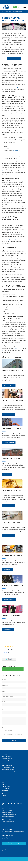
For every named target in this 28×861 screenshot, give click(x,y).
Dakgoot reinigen (6, 782)
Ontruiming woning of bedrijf (8, 767)
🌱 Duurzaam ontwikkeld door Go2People (15, 859)
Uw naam (4, 679)
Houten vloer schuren (7, 765)
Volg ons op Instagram (15, 843)
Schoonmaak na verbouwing (8, 771)
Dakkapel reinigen (6, 786)
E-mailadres (5, 685)
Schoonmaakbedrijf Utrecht (8, 807)
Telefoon (4, 709)
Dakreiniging (5, 784)
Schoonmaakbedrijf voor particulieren (10, 781)
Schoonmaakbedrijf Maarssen (8, 819)
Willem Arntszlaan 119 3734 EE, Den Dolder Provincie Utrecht (7, 837)
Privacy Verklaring (9, 730)
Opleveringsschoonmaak (7, 763)
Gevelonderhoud (5, 788)
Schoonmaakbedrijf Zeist (7, 812)
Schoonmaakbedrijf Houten (8, 816)
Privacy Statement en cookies (9, 849)
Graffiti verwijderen (6, 792)
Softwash (4, 795)
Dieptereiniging (5, 760)
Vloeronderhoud (5, 761)
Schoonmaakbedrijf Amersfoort (9, 808)
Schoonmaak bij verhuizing (8, 769)
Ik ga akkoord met (6, 727)
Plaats (3, 701)
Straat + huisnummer (7, 696)
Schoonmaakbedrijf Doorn (8, 818)
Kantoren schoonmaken (7, 758)
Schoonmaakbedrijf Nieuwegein (9, 814)
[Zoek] (21, 7)
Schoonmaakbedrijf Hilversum (8, 810)
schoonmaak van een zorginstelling (10, 87)
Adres (4, 691)
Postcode (4, 706)
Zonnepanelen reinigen (7, 793)
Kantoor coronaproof (6, 756)
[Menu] (24, 7)
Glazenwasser (5, 790)
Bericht (3, 715)
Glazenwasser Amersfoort (8, 821)
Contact (4, 850)
